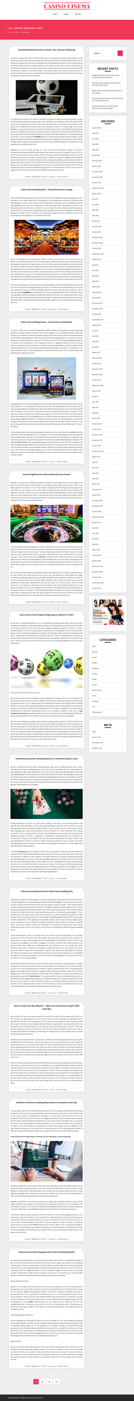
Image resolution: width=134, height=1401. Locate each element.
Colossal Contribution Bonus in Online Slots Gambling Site (47, 891)
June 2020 (95, 533)
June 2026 (95, 139)
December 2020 (97, 500)
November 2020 (97, 506)
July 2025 (95, 199)
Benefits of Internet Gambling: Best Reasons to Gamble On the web (46, 1102)
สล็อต (31, 1302)
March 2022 (96, 418)
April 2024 (95, 281)
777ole (34, 1225)
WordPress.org (97, 748)
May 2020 (95, 539)
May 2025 (95, 210)
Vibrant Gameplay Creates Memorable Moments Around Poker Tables (105, 107)
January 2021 (96, 495)
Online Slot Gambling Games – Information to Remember (46, 322)
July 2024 (95, 265)
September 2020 (98, 517)
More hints (22, 442)
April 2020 (95, 544)
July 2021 (95, 462)
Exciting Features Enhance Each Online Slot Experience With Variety (106, 84)
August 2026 (96, 128)
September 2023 (98, 319)
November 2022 (97, 374)
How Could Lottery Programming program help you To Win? (47, 614)
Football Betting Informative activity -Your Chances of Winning (46, 49)
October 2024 (96, 248)
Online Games (96, 690)
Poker (52, 878)
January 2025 (96, 232)
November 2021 (97, 440)
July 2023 (95, 330)
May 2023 (95, 341)
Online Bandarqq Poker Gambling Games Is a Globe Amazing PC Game (46, 758)
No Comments (63, 177)
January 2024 (96, 298)
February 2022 (97, 424)
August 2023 (96, 325)
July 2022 (95, 396)
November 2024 (97, 243)
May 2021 (95, 473)
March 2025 (96, 221)
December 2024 (97, 237)
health (94, 679)
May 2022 (95, 407)
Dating (94, 663)
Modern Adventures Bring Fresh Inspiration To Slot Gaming (107, 91)
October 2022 (96, 380)
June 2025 (95, 204)
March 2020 (96, 550)
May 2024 (95, 276)
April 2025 (95, 215)
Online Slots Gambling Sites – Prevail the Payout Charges (46, 189)
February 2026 (97, 161)
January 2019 (96, 588)
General (94, 674)
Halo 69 (32, 976)
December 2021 (97, 435)
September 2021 (98, 451)
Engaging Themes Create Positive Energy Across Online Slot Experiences (106, 76)
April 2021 (95, 478)
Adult (55, 14)
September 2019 (98, 583)
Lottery (94, 685)
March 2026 (96, 155)
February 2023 (97, 358)
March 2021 (96, 484)
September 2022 (98, 385)
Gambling (52, 309)
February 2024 (97, 292)
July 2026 (95, 133)
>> (56, 1381)
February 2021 (97, 489)
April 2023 (95, 347)
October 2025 (96, 182)
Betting (78, 14)
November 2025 (97, 177)
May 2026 (95, 144)
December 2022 (97, 369)
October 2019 (96, 577)
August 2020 (96, 522)
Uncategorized (97, 712)
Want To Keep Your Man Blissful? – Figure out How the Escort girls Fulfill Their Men (46, 1007)
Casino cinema (67, 6)
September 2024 (98, 254)
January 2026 (96, 166)
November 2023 (97, 308)
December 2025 (97, 171)
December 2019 (97, 566)
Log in (94, 731)
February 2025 (97, 226)
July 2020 (95, 528)
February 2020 (97, 555)
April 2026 (95, 150)
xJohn (29, 177)
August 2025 (96, 193)
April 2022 (95, 413)
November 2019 (97, 572)
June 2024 (95, 270)
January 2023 (96, 363)
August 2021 (96, 456)
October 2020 (96, 511)
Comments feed (97, 742)
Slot (93, 706)
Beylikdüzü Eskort (53, 1075)
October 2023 (96, 314)
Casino (66, 14)
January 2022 (96, 429)
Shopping (95, 701)
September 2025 (98, 188)
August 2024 (96, 259)
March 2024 (96, 287)
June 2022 (95, 402)
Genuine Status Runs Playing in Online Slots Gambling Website (47, 1252)
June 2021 (95, 467)
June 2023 (95, 336)
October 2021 (96, 445)
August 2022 (96, 391)
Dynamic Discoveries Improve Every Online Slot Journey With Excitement (107, 99)
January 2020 (96, 561)
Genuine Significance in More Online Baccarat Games (46, 474)
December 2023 (97, 303)
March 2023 (96, 352)
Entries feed (96, 737)
